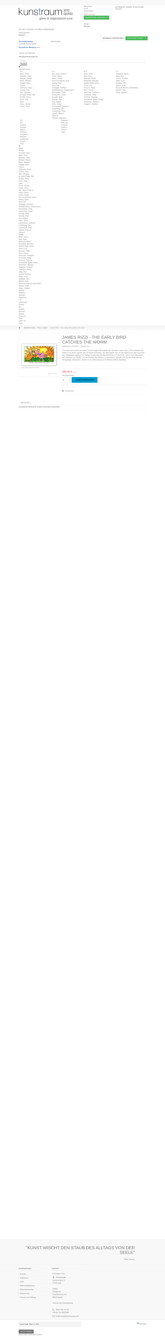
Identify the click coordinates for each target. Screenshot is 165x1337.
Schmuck (23, 132)
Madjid (21, 235)
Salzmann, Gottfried (91, 92)
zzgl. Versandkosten (68, 375)
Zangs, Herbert (121, 92)
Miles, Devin (88, 74)
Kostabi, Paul (57, 99)
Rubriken (22, 293)
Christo (22, 85)
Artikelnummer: (67, 346)
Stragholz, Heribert (91, 104)
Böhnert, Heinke (26, 78)
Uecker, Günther (122, 78)
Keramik (23, 127)
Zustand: (83, 346)
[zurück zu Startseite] (19, 328)
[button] (25, 69)
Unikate (21, 290)
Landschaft (24, 139)
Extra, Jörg (24, 99)
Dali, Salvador (25, 92)
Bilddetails (26, 403)
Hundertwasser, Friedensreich (63, 90)
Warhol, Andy (121, 85)
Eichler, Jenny (25, 97)
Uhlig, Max (120, 76)
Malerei (22, 130)
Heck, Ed (55, 85)
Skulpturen (24, 134)
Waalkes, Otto (121, 83)
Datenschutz (25, 1293)
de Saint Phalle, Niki (27, 95)
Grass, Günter (57, 78)
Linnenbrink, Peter (58, 111)
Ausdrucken (69, 391)
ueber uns (22, 321)
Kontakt (23, 1274)
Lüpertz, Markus (58, 113)
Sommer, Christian (91, 97)
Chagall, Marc (25, 83)
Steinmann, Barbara (91, 102)
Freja (22, 102)
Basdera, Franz (25, 76)
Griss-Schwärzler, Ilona (60, 81)
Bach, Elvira (24, 74)
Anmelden (57, 41)
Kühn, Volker (56, 104)
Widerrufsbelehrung (27, 1286)
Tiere (22, 144)
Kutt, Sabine (56, 102)
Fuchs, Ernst (25, 106)
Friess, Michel (25, 104)
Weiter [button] (58, 354)
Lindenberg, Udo (58, 109)
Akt (21, 123)
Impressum (24, 1278)
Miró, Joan (88, 76)
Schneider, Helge (90, 95)
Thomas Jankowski (59, 118)
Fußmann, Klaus (26, 88)
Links (21, 323)
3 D (21, 120)
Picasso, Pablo (89, 88)
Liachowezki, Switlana (60, 106)
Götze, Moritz (57, 76)
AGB (22, 1282)
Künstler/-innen (24, 153)
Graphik (23, 125)
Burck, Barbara (25, 81)
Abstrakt (23, 137)
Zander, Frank (121, 90)
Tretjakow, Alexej (122, 74)
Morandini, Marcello (91, 81)
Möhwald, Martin (90, 78)
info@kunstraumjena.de (70, 1316)
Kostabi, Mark (57, 97)
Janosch (55, 116)
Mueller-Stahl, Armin (91, 83)
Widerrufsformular (26, 1290)
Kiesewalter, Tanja (58, 92)
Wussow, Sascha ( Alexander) (127, 88)
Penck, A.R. (88, 85)
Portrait (22, 141)
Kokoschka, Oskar (59, 95)
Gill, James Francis (59, 74)
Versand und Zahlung (28, 1297)
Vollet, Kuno (120, 81)
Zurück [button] (20, 354)
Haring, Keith (57, 83)
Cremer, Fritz (25, 90)
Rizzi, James (89, 90)
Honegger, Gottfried (59, 88)
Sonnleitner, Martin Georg (93, 99)
